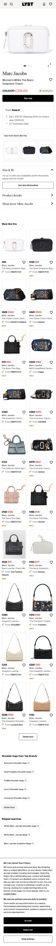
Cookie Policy (10, 894)
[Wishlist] (51, 4)
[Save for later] (51, 80)
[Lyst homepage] (27, 4)
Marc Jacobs (14, 73)
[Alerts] (44, 4)
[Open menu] (5, 4)
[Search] (11, 4)
